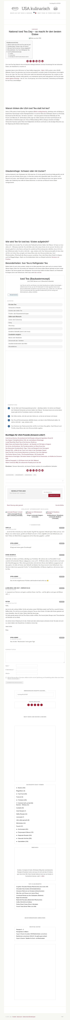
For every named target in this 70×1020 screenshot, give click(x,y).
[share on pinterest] (58, 481)
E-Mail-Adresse (10, 669)
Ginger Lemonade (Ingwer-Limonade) (35, 516)
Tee (35, 474)
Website (8, 673)
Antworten (62, 527)
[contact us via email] (41, 1010)
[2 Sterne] (22, 281)
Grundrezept (19, 474)
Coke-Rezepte (21, 811)
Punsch (19, 826)
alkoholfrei (9, 474)
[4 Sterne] (25, 281)
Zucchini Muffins (60, 505)
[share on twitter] (56, 481)
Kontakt (14, 1016)
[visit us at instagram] (59, 22)
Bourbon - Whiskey (22, 804)
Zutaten (11, 53)
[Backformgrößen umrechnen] (35, 917)
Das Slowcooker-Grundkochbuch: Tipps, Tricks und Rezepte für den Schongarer (27, 448)
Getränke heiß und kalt (25, 803)
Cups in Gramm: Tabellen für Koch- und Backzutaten (30, 938)
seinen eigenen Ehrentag (12, 78)
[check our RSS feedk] (47, 1010)
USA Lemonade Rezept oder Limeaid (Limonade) (14, 514)
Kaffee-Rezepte (21, 814)
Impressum (19, 1016)
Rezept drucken (13, 294)
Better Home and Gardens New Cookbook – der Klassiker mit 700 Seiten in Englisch (28, 444)
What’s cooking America (40, 111)
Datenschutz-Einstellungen (29, 1016)
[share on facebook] (54, 481)
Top (62, 1016)
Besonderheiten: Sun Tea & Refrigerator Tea (18, 50)
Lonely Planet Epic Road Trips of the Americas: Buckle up (21, 442)
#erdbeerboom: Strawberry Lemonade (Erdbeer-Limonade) (55, 517)
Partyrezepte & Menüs (25, 832)
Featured (19, 797)
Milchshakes (21, 823)
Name (7, 665)
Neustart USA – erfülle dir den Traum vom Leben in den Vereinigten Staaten (26, 450)
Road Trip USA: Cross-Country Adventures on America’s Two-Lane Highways (26, 452)
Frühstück (22, 800)
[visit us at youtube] (38, 704)
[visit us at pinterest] (61, 22)
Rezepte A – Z (20, 929)
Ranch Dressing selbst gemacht (15, 505)
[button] (27, 61)
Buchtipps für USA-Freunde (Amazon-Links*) (19, 56)
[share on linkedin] (60, 481)
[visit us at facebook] (57, 22)
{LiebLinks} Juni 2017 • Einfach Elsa (18, 588)
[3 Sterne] (23, 281)
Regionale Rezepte (25, 835)
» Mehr (42, 876)
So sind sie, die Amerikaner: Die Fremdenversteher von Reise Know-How (25, 446)
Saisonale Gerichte (25, 838)
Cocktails (20, 808)
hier (36, 272)
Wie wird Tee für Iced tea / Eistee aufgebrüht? (19, 48)
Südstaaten (28, 474)
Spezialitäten (23, 841)
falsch (43, 70)
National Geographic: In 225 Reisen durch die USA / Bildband (22, 460)
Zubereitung (12, 55)
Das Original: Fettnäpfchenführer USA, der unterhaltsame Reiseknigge (25, 440)
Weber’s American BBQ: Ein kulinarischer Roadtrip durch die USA (23, 462)
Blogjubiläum (20, 791)
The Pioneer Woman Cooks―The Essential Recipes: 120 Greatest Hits (25, 454)
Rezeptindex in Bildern (22, 931)
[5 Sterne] (26, 281)
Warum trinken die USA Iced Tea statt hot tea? (19, 44)
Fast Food (22, 794)
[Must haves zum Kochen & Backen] (35, 716)
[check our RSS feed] (63, 22)
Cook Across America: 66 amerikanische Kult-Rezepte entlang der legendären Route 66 (29, 438)
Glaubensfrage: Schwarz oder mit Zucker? (18, 46)
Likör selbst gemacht (22, 820)
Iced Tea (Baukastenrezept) (14, 51)
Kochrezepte (23, 829)
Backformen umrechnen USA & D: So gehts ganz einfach (31, 936)
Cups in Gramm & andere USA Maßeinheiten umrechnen (31, 934)
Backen (21, 787)
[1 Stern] (21, 281)
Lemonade (35, 29)
